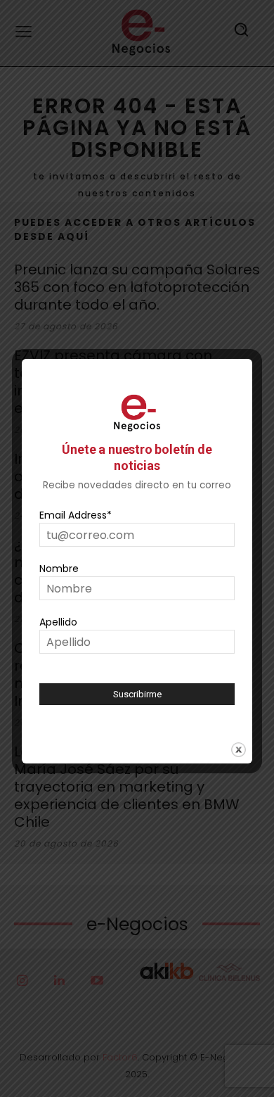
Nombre (59, 569)
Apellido (58, 622)
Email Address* (75, 515)
